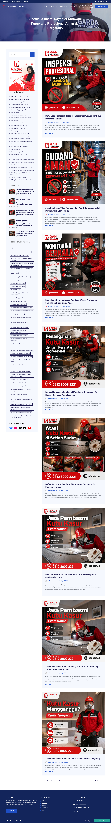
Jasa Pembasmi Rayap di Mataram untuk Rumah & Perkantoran (21, 375)
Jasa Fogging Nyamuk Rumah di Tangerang (19, 323)
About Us (44, 803)
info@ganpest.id (81, 804)
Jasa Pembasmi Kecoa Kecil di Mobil (20, 353)
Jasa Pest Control (15, 149)
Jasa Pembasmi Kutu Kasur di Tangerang (21, 368)
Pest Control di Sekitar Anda (18, 177)
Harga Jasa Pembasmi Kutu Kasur (19, 255)
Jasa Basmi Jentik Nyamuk (18, 283)
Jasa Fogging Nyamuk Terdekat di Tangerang (19, 339)
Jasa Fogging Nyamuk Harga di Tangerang (22, 310)
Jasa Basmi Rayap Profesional (18, 298)
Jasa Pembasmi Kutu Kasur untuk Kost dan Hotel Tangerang (72, 758)
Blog (43, 810)
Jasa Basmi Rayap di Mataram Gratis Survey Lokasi (20, 294)
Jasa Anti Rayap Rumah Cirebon (19, 115)
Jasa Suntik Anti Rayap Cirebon (19, 154)
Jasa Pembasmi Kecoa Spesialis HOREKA (21, 356)
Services (44, 805)
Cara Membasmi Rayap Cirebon (19, 104)
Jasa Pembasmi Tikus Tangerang (19, 146)
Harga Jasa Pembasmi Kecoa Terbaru (21, 252)
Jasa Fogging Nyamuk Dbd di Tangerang (21, 307)
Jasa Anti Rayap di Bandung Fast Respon (21, 268)
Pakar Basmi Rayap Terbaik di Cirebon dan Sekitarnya (22, 400)
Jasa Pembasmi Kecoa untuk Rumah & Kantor (21, 360)
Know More (48, 133)
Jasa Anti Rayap (15, 112)
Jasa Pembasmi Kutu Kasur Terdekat (20, 138)
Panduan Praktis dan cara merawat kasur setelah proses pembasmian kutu (71, 576)
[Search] (32, 54)
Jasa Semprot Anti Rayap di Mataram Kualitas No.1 (20, 395)
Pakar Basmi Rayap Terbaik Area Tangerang (22, 170)
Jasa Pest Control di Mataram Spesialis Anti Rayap (21, 390)
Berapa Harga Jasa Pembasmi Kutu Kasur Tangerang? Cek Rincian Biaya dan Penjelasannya (24, 222)
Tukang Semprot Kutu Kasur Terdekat (21, 180)
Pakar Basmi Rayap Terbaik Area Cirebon (21, 167)
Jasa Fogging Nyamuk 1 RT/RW (19, 125)
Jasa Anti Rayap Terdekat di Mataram (21, 117)
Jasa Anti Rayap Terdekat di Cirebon (20, 277)
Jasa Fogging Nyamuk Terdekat (19, 335)
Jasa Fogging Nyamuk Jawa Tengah (20, 131)
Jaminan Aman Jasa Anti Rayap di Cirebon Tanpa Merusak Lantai (22, 264)
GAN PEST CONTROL (16, 6)
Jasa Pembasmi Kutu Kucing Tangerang (21, 141)
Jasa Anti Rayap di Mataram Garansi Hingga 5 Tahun (20, 272)
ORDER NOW (101, 6)
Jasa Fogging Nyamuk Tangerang (20, 133)
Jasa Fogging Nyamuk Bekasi (18, 304)
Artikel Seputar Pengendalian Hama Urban (22, 102)
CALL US (12, 810)
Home (43, 800)
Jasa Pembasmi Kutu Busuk (18, 365)
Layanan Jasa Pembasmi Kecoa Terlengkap (22, 162)
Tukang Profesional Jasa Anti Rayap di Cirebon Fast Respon (21, 416)
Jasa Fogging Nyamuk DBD (18, 128)
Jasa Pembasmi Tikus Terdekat (19, 383)
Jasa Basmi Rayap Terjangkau (18, 301)
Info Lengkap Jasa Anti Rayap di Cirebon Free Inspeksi (21, 259)
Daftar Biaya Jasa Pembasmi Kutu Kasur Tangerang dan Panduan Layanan (25, 233)
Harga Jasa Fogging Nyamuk (18, 110)
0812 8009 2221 (87, 6)
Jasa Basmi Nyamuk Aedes (18, 286)
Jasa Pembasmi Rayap (17, 144)
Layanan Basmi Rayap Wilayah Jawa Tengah (22, 159)
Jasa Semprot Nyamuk (17, 152)
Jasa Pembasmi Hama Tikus (18, 347)
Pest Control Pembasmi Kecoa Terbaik (21, 412)
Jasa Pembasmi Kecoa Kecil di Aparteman (22, 350)
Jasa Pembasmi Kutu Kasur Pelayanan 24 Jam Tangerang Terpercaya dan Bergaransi (71, 668)
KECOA (13, 157)
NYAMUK (13, 165)
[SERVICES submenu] (66, 6)
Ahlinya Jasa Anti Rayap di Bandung (20, 97)
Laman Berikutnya (97, 781)
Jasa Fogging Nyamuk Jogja (18, 314)
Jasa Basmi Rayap (15, 120)
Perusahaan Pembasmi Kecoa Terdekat (21, 404)
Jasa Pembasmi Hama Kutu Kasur (19, 344)
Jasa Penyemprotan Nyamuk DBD (19, 386)
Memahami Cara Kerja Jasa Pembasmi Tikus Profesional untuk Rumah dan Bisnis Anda (25, 212)
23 (59, 781)
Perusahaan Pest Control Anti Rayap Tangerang (20, 408)
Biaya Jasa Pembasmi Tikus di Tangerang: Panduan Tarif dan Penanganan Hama (25, 191)
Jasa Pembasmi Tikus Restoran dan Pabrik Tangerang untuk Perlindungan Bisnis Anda (24, 202)
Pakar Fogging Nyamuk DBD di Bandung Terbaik (20, 173)
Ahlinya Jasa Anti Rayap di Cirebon (20, 99)
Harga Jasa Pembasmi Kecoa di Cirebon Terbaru (21, 248)
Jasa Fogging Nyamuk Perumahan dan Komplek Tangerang (21, 318)
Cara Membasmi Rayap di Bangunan (20, 107)
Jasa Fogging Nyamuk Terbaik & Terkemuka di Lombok (19, 331)
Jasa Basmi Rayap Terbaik (18, 123)
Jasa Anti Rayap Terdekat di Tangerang (21, 280)
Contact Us (45, 807)
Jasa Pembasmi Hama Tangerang (20, 136)
